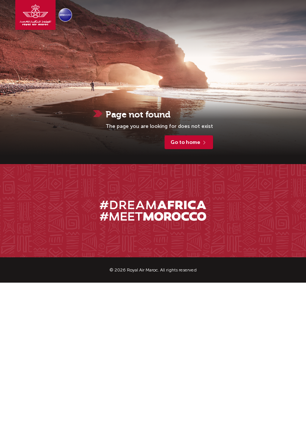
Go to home (185, 142)
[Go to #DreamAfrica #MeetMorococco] (153, 211)
